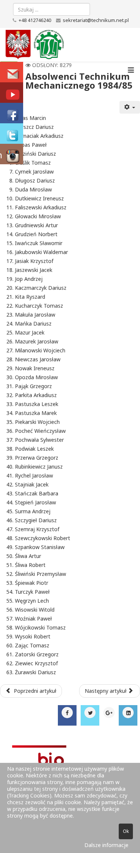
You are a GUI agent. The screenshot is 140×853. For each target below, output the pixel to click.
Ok (126, 831)
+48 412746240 (35, 20)
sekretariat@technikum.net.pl (96, 20)
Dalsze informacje (106, 845)
